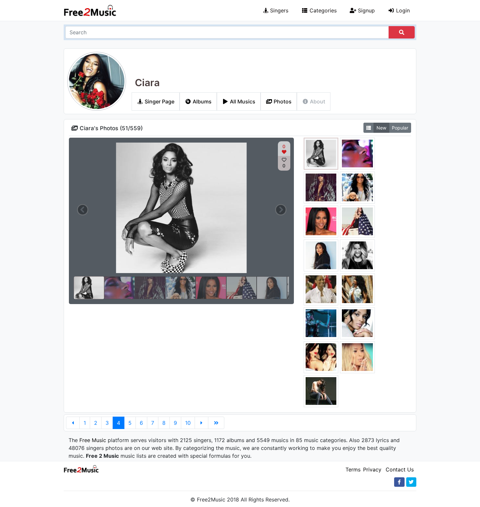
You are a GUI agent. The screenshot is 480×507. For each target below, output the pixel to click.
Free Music (92, 440)
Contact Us (400, 469)
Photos (282, 101)
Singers (278, 10)
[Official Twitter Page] (411, 482)
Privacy (372, 469)
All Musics (242, 101)
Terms (352, 469)
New (381, 128)
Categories (322, 10)
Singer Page (158, 101)
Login (402, 10)
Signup (365, 10)
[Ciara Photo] (321, 153)
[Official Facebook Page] (399, 482)
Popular (400, 128)
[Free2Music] (90, 10)
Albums (201, 101)
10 (188, 423)
